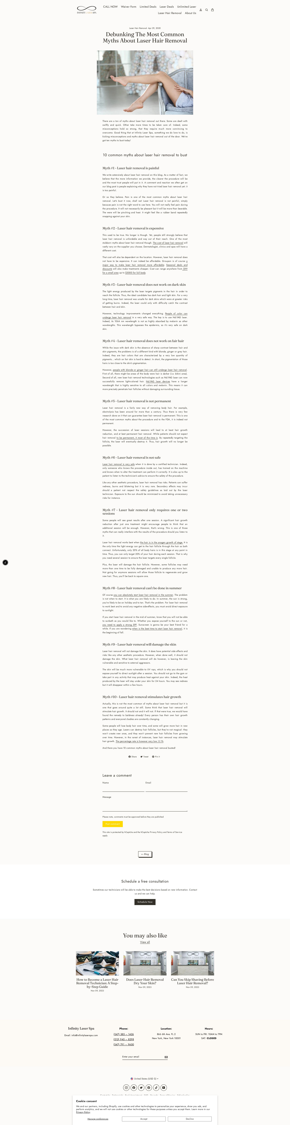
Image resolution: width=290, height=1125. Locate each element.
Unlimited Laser (186, 7)
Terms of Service (174, 832)
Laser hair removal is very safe (119, 464)
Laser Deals (167, 7)
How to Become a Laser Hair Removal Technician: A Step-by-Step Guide (97, 983)
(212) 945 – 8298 (124, 1039)
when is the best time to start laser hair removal (157, 628)
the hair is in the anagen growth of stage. (161, 542)
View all (145, 942)
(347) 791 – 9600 (124, 1044)
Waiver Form (128, 7)
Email (148, 782)
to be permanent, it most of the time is (137, 437)
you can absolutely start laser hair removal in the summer (143, 595)
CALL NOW (110, 7)
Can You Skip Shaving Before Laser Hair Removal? (192, 981)
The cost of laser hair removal (168, 242)
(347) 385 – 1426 (124, 1034)
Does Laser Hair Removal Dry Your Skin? (145, 981)
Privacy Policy (83, 1112)
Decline (190, 1119)
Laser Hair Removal (170, 13)
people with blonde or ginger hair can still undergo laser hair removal (150, 370)
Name (106, 782)
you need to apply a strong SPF (120, 624)
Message (107, 797)
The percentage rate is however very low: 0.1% (139, 741)
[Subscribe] (166, 1057)
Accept (143, 1119)
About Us (190, 13)
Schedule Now (145, 902)
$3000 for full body (135, 272)
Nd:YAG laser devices (158, 381)
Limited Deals (148, 7)
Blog (146, 854)
